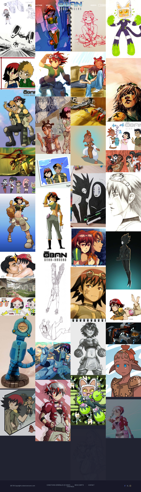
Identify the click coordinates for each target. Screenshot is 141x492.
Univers (24, 5)
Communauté (106, 5)
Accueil (13, 5)
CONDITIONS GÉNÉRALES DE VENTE (58, 485)
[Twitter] (127, 486)
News (48, 5)
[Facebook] (125, 486)
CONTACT (91, 485)
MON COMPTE (79, 485)
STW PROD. (70, 486)
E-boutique (121, 5)
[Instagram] (130, 486)
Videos (93, 5)
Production (36, 5)
